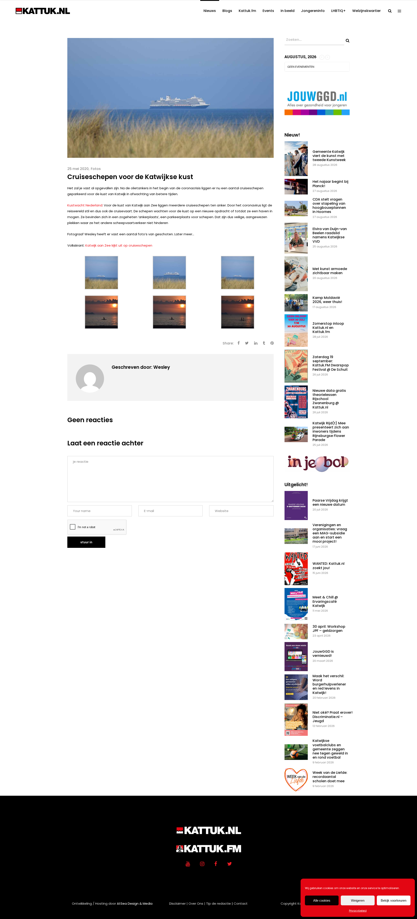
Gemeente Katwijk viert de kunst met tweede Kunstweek (329, 155)
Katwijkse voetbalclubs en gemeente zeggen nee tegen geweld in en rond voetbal (330, 749)
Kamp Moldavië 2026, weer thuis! (327, 299)
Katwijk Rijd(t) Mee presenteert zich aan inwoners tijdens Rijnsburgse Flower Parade (331, 431)
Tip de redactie (218, 903)
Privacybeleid (358, 910)
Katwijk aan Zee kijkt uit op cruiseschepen (118, 245)
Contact (241, 903)
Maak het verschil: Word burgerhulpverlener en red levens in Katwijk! (329, 684)
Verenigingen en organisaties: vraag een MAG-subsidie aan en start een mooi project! (330, 533)
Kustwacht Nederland (84, 205)
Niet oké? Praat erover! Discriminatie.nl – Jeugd (332, 716)
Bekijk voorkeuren (393, 900)
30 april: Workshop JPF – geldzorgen (329, 628)
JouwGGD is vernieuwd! (323, 653)
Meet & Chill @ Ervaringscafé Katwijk (325, 601)
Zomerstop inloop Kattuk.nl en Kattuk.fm (328, 327)
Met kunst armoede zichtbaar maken (330, 270)
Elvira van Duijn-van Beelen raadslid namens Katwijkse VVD (330, 235)
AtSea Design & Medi (133, 903)
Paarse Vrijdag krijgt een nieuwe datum (330, 502)
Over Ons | (197, 903)
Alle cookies (321, 900)
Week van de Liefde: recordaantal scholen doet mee (330, 776)
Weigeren (357, 900)
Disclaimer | (178, 903)
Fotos (96, 168)
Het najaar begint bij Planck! (330, 183)
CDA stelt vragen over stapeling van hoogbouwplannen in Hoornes (329, 205)
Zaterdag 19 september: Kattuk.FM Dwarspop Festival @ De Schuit (331, 363)
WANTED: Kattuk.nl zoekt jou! (328, 565)
